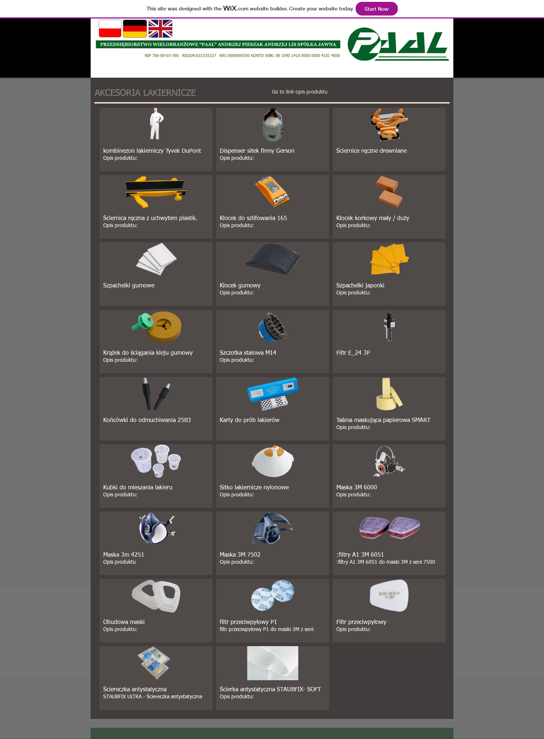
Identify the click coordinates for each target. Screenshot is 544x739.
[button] (156, 139)
